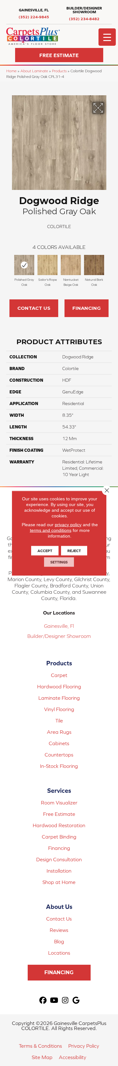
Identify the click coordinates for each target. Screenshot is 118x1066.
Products (59, 71)
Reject (74, 550)
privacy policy (68, 524)
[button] (59, 55)
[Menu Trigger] (107, 37)
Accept (44, 550)
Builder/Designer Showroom (59, 636)
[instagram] (65, 1000)
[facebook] (43, 1000)
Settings (59, 562)
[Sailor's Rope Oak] (47, 265)
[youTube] (54, 1000)
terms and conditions (50, 530)
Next (108, 266)
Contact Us (33, 308)
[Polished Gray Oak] (24, 265)
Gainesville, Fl (59, 626)
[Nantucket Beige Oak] (70, 265)
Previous (9, 266)
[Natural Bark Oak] (94, 265)
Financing (86, 308)
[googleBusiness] (76, 1000)
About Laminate (34, 71)
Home (11, 71)
